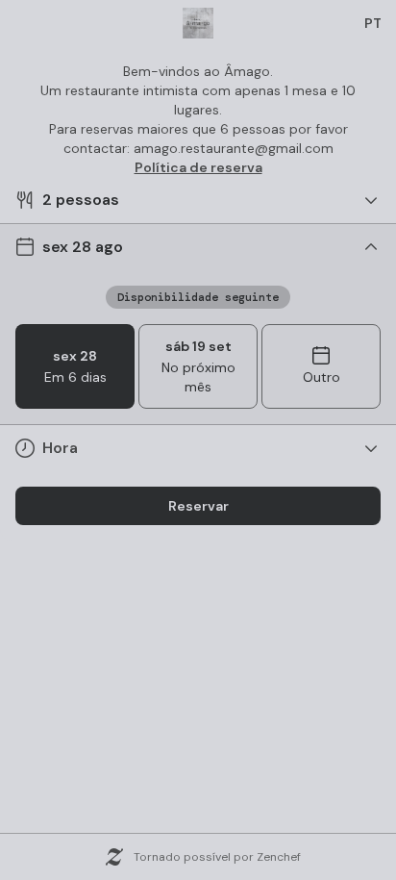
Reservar (198, 506)
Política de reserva (198, 167)
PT (373, 23)
